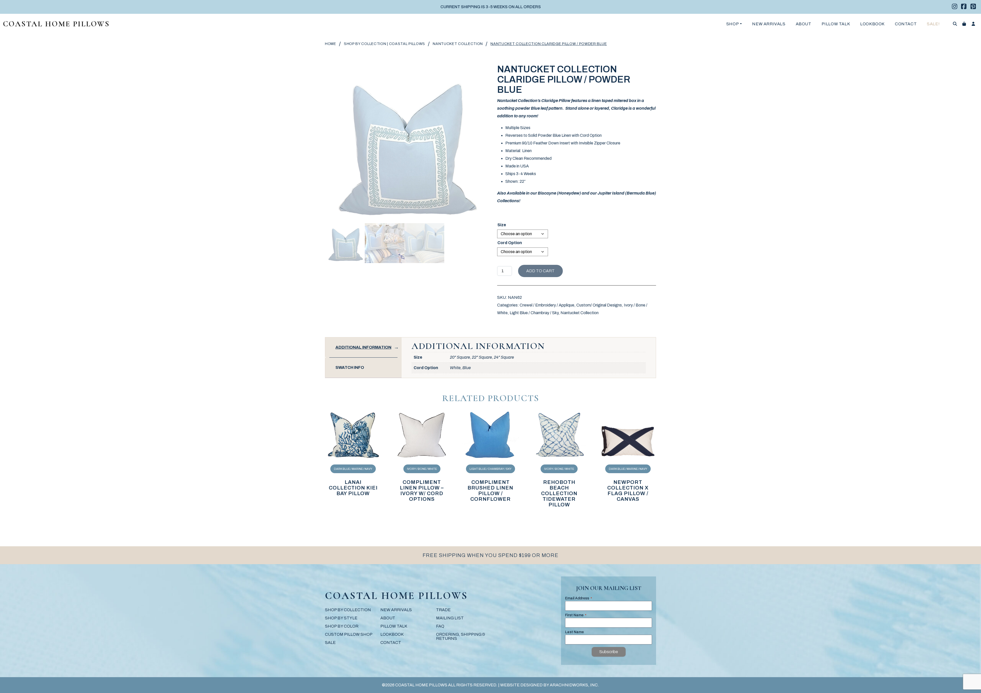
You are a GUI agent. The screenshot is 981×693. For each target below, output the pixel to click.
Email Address (578, 598)
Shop (732, 24)
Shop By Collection (348, 610)
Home (330, 44)
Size (501, 225)
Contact (906, 24)
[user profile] (973, 24)
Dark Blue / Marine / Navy (353, 468)
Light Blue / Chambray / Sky (534, 313)
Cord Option (509, 243)
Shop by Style (341, 618)
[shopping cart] (964, 24)
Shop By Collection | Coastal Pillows (384, 44)
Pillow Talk (836, 24)
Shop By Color (341, 626)
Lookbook (872, 24)
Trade (443, 610)
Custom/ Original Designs (599, 305)
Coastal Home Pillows (56, 24)
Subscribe (608, 652)
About (803, 24)
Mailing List (450, 618)
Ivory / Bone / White (422, 468)
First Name (575, 615)
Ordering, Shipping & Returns (460, 636)
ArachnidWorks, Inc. (574, 685)
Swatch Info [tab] (349, 367)
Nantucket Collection (458, 44)
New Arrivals (768, 24)
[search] (955, 24)
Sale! (933, 24)
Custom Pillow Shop (348, 634)
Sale (330, 642)
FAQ (440, 626)
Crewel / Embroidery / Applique (547, 305)
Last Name (574, 632)
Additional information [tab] (363, 347)
